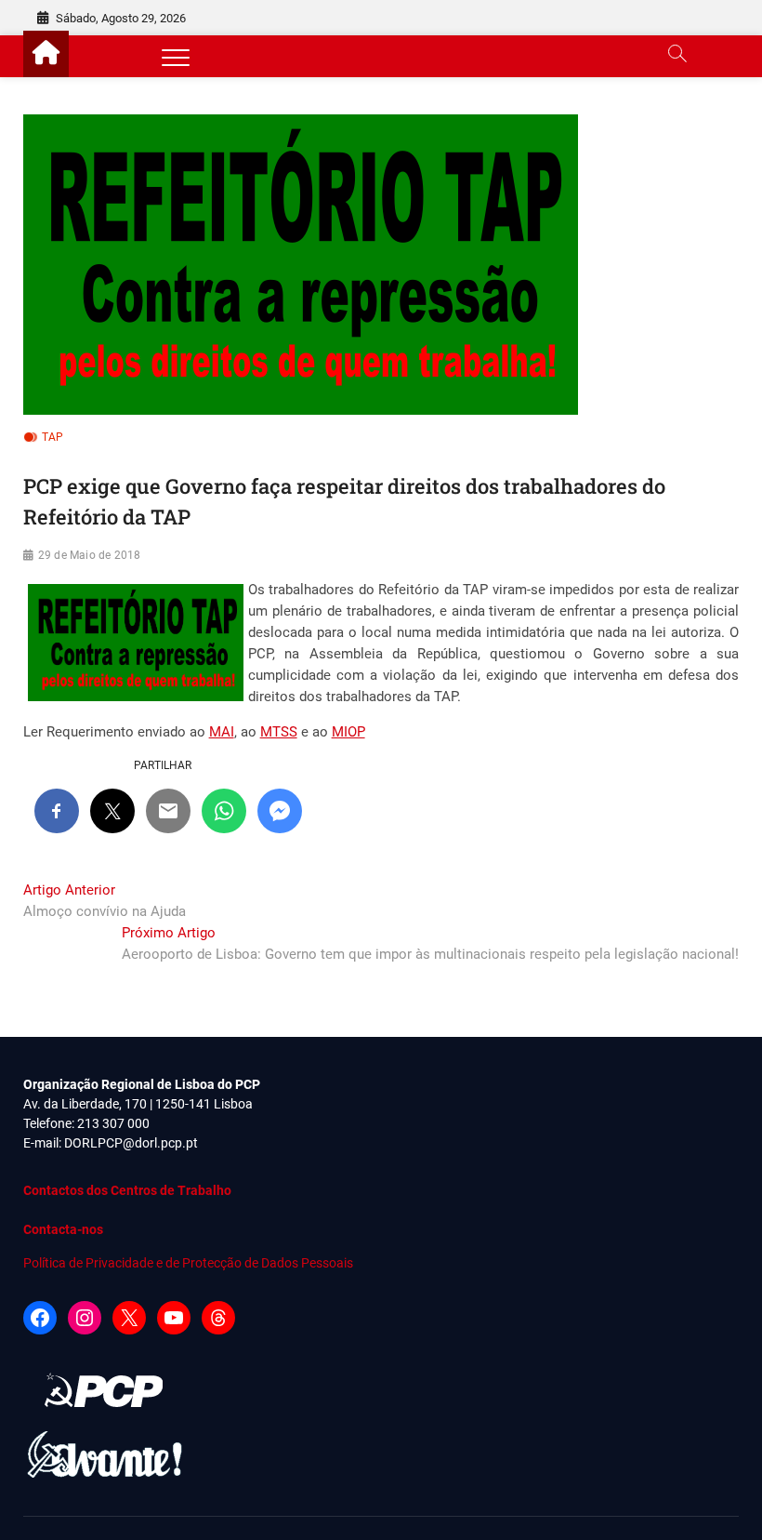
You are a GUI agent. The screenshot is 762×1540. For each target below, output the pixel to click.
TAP (53, 437)
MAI (221, 732)
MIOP (348, 732)
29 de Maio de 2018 (89, 555)
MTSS (278, 732)
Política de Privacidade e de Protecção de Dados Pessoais (188, 1262)
